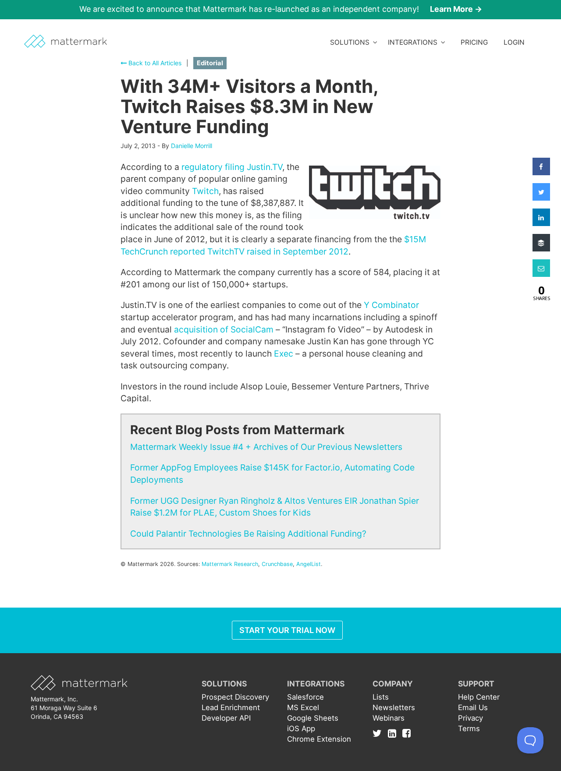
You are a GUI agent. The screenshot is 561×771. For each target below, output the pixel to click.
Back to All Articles (154, 63)
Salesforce (305, 697)
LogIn (514, 42)
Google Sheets (312, 718)
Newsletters (394, 707)
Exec (283, 353)
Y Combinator (391, 305)
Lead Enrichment (231, 707)
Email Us (473, 707)
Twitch (205, 191)
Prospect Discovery (235, 697)
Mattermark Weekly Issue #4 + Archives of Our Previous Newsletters (266, 447)
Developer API (226, 718)
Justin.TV (264, 167)
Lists (381, 697)
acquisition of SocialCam (225, 329)
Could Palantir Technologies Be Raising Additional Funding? (248, 533)
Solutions (351, 42)
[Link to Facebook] (406, 733)
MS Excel (303, 707)
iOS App (301, 728)
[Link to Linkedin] (394, 733)
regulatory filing (213, 167)
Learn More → (456, 9)
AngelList (308, 564)
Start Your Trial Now (287, 630)
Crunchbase (277, 564)
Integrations (414, 42)
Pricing (474, 42)
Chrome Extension (319, 739)
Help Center (479, 697)
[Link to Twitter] (379, 733)
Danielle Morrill (191, 145)
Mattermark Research (230, 564)
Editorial (210, 63)
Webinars (389, 718)
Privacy (470, 718)
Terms (469, 728)
